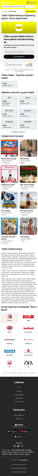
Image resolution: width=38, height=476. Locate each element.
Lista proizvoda (19, 402)
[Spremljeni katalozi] (27, 2)
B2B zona (19, 419)
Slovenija (15, 454)
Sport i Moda (25, 299)
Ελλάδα (10, 452)
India (14, 452)
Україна (27, 454)
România (4, 454)
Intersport (32, 301)
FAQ (19, 388)
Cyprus (4, 452)
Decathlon (11, 302)
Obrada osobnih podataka (19, 472)
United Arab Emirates (17, 450)
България (28, 450)
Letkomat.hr (24, 460)
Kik (23, 302)
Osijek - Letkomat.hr (12, 257)
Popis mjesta (19, 398)
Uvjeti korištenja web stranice (19, 468)
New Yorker (26, 301)
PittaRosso (4, 302)
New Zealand (29, 452)
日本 (18, 452)
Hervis (20, 301)
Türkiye (21, 454)
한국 (22, 452)
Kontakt (19, 391)
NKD (16, 301)
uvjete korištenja (24, 69)
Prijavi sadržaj (19, 395)
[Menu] (35, 2)
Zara (26, 302)
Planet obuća (18, 302)
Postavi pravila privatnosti (19, 464)
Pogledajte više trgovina (18, 132)
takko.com (10, 282)
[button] (31, 2)
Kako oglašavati (19, 415)
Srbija (10, 454)
